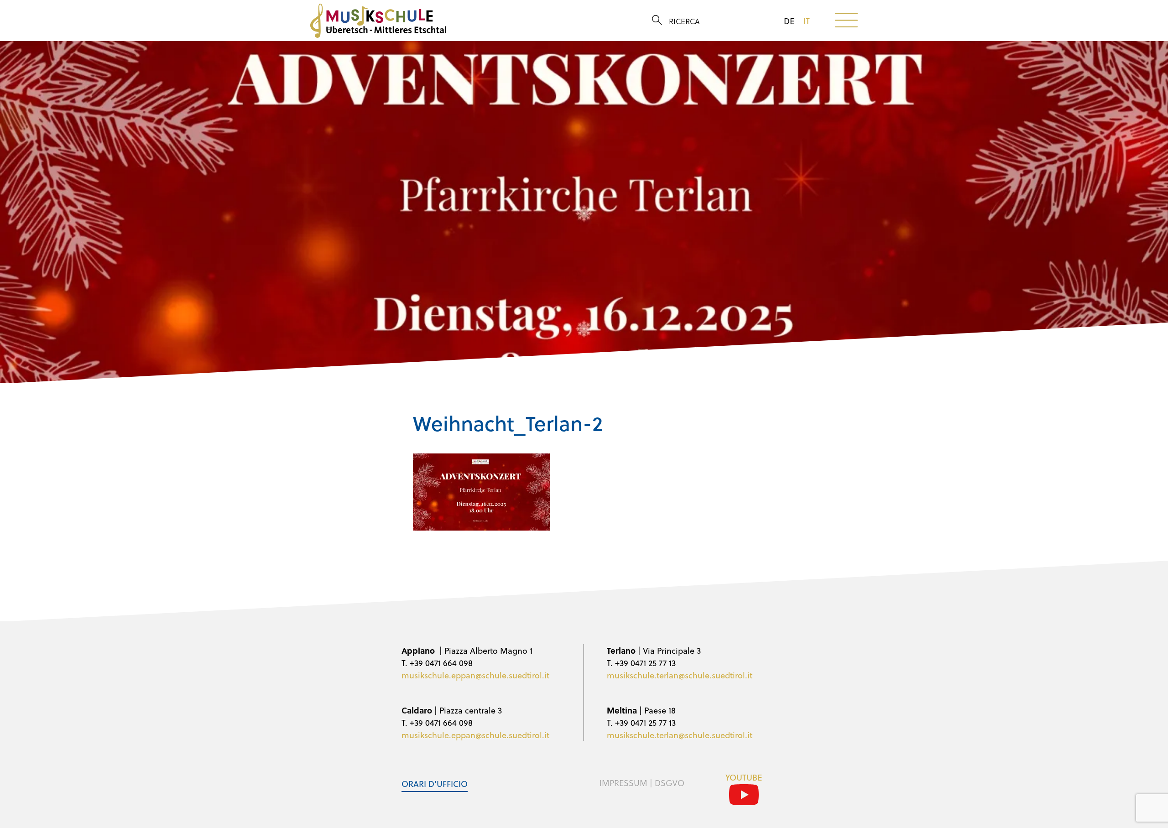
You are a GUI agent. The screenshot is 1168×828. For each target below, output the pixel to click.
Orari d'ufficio (435, 783)
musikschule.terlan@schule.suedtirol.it (679, 675)
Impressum (623, 783)
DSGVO (669, 783)
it (806, 21)
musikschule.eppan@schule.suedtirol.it (475, 675)
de (789, 21)
